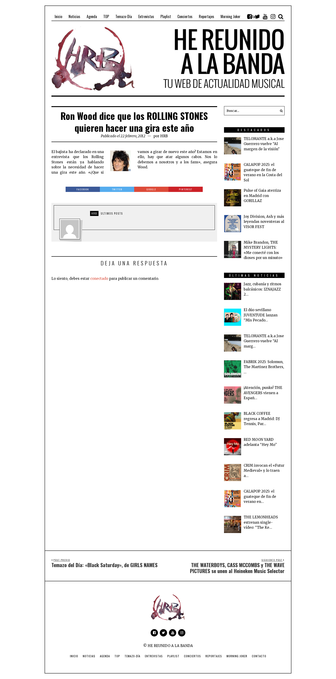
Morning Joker (237, 656)
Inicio (74, 656)
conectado (99, 278)
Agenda (105, 656)
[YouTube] (265, 16)
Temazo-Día (132, 656)
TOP (117, 656)
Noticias (89, 656)
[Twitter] (257, 16)
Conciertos (192, 656)
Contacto (259, 656)
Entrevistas (154, 656)
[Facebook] (249, 16)
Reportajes (213, 656)
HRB (164, 136)
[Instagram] (273, 16)
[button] (280, 110)
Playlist (173, 656)
